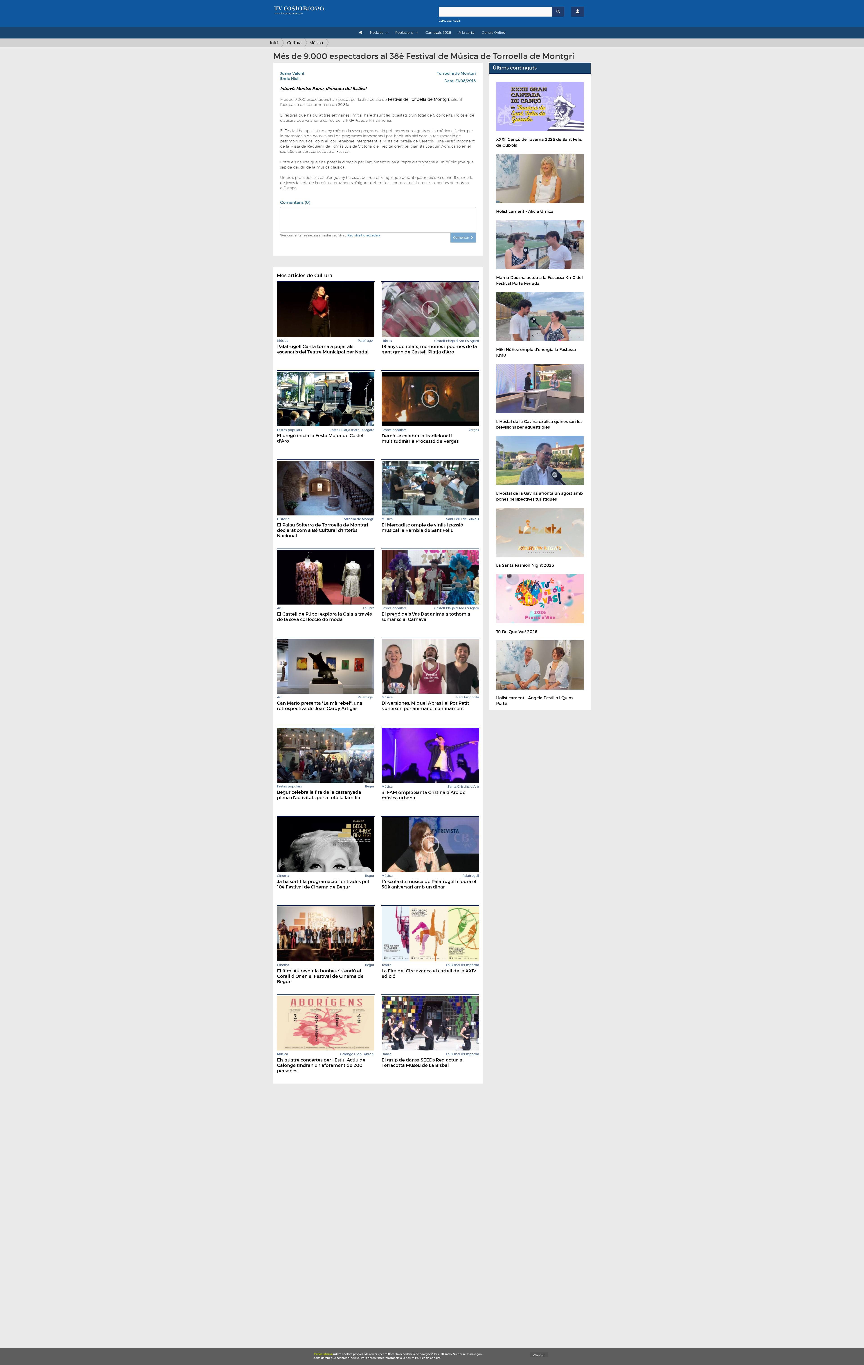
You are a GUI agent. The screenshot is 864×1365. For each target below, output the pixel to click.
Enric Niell (289, 78)
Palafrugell (366, 341)
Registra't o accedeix (363, 235)
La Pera (368, 608)
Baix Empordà (467, 697)
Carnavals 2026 (438, 33)
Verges (473, 430)
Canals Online (493, 33)
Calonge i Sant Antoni (357, 1054)
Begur (369, 786)
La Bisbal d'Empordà (462, 965)
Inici (274, 42)
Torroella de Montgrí (456, 73)
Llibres (387, 341)
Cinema (283, 876)
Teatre (386, 965)
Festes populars (289, 430)
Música (316, 42)
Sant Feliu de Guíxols (462, 519)
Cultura (294, 42)
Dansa (386, 1054)
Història (283, 519)
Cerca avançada (449, 20)
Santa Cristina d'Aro (463, 787)
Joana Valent (292, 73)
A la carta (466, 33)
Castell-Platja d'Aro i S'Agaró (456, 341)
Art (279, 608)
